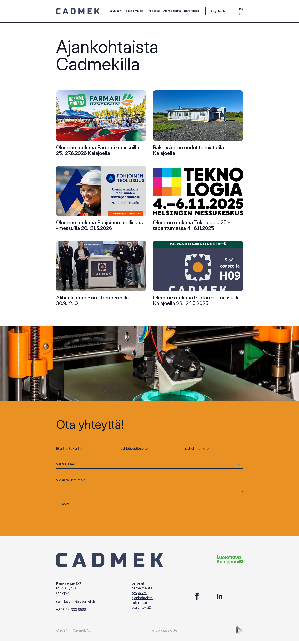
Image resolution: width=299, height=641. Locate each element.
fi (240, 14)
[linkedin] (219, 596)
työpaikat (139, 593)
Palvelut (113, 10)
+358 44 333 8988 (71, 610)
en (241, 8)
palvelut (138, 583)
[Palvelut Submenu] (120, 11)
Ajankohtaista (172, 10)
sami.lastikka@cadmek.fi (75, 601)
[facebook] (197, 596)
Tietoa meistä (134, 10)
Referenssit (191, 10)
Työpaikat (153, 10)
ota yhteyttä (141, 607)
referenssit (140, 603)
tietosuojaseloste (163, 630)
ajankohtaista (142, 598)
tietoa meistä (142, 588)
